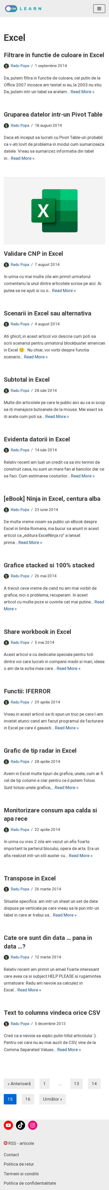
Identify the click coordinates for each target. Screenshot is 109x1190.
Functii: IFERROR (27, 691)
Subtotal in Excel (27, 379)
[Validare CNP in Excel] (54, 211)
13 (76, 1083)
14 (94, 1083)
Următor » (52, 1099)
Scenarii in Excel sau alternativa (47, 313)
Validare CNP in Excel (33, 253)
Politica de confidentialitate (30, 1183)
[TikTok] (20, 1125)
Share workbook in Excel (37, 631)
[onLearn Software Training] (25, 9)
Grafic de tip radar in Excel (40, 750)
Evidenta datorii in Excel (37, 439)
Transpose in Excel (30, 878)
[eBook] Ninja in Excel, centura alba (52, 498)
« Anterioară (19, 1083)
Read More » (82, 91)
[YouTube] (8, 1125)
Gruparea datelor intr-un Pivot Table (53, 114)
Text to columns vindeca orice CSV (52, 1012)
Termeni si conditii (21, 1173)
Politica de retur (19, 1164)
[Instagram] (32, 1125)
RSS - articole (20, 1143)
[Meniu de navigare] (99, 8)
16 (27, 1099)
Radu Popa (20, 65)
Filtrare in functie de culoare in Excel (54, 55)
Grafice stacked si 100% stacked (49, 565)
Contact (11, 1154)
